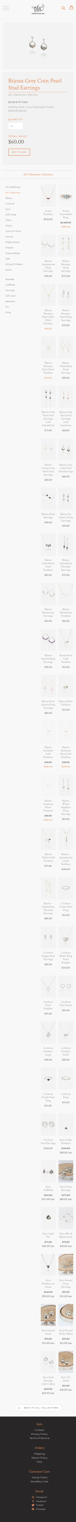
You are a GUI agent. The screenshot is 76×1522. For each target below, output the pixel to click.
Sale (8, 258)
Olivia (9, 225)
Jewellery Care (39, 1481)
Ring (8, 312)
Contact (39, 1429)
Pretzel (9, 247)
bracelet (10, 279)
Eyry (8, 209)
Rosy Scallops (13, 253)
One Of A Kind (13, 231)
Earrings (10, 290)
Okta (8, 220)
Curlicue (10, 203)
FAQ (39, 1461)
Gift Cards (11, 214)
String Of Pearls (14, 264)
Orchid (9, 236)
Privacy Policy (39, 1434)
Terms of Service (39, 1438)
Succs (8, 269)
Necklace (10, 301)
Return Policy (39, 1457)
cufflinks (10, 284)
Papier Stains (13, 242)
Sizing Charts (39, 1477)
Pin (7, 306)
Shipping (39, 1453)
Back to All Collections (40, 1408)
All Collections (13, 187)
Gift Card (10, 295)
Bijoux (9, 198)
